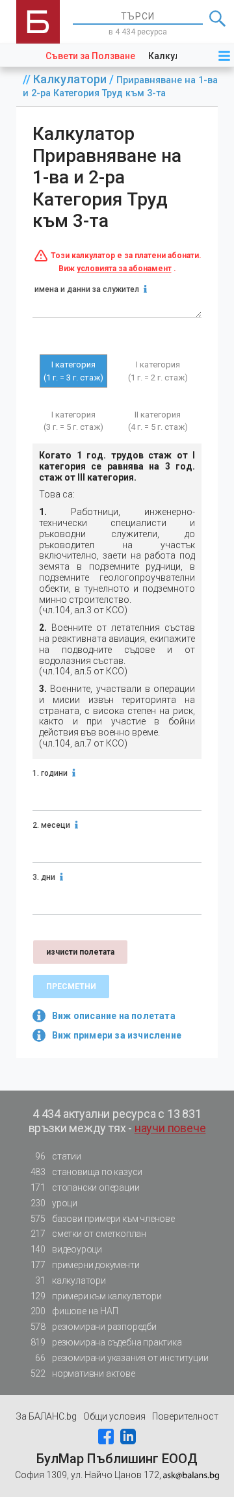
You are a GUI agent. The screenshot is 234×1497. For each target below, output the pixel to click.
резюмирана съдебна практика (106, 1342)
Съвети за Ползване (90, 56)
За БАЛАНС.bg (46, 1416)
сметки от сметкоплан (88, 1233)
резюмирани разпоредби (94, 1326)
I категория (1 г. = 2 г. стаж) (158, 371)
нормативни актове (83, 1373)
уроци (54, 1203)
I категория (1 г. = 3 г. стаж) (73, 371)
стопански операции (85, 1187)
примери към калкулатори (96, 1296)
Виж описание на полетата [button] (114, 1016)
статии (58, 1156)
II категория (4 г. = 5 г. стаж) (158, 421)
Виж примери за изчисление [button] (116, 1035)
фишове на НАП (74, 1311)
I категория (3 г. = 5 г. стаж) (73, 421)
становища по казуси (87, 1172)
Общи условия (114, 1416)
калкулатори (70, 1280)
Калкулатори (71, 79)
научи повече (170, 1128)
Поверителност (185, 1416)
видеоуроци (66, 1249)
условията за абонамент (124, 268)
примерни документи (85, 1265)
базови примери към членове (103, 1218)
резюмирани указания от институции (121, 1358)
